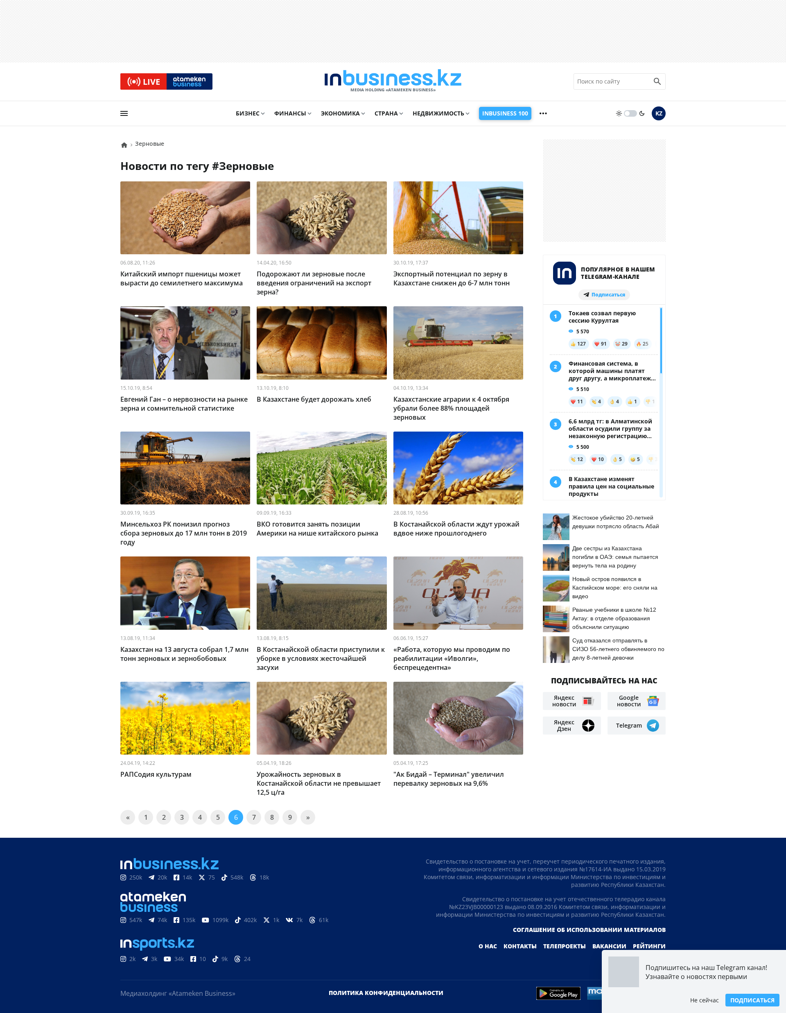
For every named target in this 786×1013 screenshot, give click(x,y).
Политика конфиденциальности (386, 993)
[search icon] (657, 81)
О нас (488, 946)
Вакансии (609, 946)
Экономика (340, 113)
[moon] (642, 113)
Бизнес (248, 113)
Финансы (290, 113)
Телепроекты (564, 946)
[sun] (619, 113)
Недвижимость (438, 113)
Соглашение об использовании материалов (589, 930)
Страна (386, 113)
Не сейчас (704, 1000)
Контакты (520, 946)
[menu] (124, 113)
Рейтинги (649, 946)
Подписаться (752, 1000)
